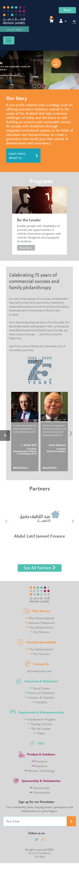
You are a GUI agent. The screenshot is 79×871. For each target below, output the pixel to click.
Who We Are (41, 611)
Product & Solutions (41, 754)
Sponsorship (40, 788)
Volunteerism (41, 793)
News (67, 10)
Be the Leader (41, 729)
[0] (51, 21)
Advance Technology (41, 771)
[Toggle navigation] (8, 40)
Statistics (41, 702)
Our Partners (41, 632)
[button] (6, 521)
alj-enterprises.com (39, 671)
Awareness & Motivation (41, 681)
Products (41, 761)
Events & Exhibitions (41, 693)
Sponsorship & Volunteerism (41, 781)
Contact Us (41, 664)
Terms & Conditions (39, 853)
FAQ (41, 743)
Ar (74, 21)
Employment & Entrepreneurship (41, 712)
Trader (40, 733)
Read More (26, 248)
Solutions (40, 766)
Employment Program (41, 719)
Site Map (39, 856)
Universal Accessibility (41, 642)
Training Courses (41, 724)
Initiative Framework (41, 623)
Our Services (41, 654)
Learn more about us (17, 155)
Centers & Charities (41, 698)
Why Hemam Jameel (41, 618)
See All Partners (38, 568)
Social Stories (41, 688)
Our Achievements (41, 628)
